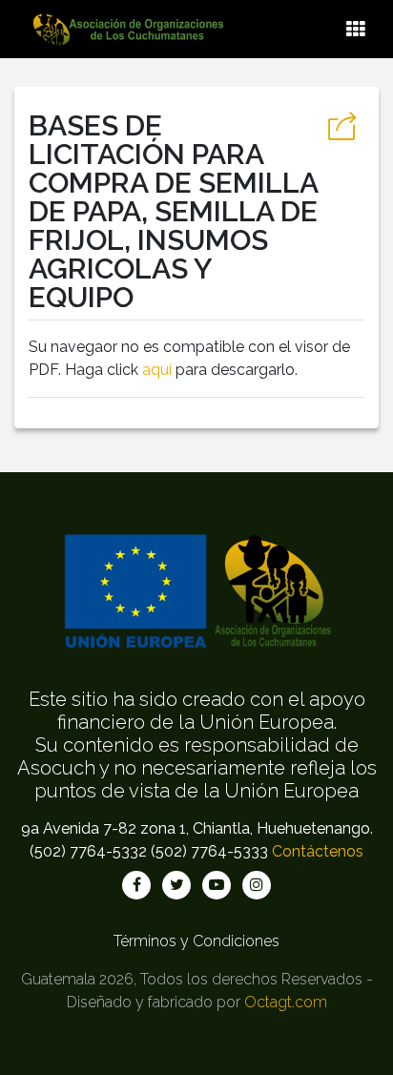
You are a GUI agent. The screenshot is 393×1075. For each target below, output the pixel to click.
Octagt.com (285, 1002)
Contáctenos (317, 851)
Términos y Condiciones (196, 941)
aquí (157, 370)
